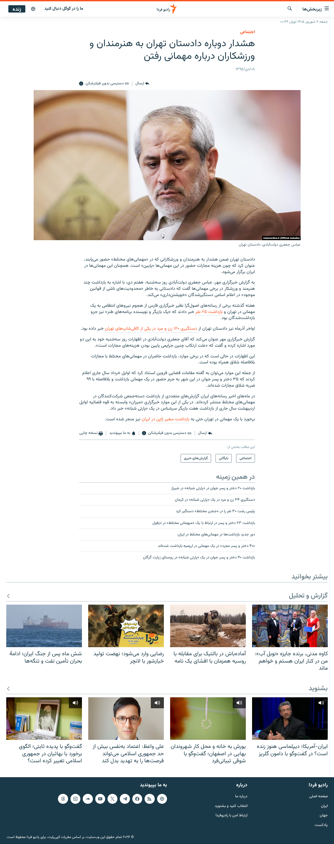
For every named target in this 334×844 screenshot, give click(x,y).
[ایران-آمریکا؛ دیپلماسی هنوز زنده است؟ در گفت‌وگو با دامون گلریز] (290, 718)
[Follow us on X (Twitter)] (112, 799)
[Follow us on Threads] (63, 799)
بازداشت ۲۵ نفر (208, 312)
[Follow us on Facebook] (137, 799)
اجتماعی (247, 32)
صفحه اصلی (318, 796)
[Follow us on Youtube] (100, 799)
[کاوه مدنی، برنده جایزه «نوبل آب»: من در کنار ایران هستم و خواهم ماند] (290, 626)
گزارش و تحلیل (308, 596)
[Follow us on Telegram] (125, 799)
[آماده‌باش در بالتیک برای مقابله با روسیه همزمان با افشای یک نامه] (208, 626)
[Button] (142, 84)
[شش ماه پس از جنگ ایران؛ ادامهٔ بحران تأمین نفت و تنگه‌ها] (44, 626)
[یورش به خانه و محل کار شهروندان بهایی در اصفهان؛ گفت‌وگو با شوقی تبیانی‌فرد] (208, 718)
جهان (324, 815)
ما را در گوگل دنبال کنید (63, 8)
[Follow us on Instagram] (75, 799)
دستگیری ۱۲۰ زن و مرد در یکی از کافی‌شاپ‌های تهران (151, 328)
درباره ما (241, 796)
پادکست (321, 825)
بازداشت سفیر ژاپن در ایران (165, 419)
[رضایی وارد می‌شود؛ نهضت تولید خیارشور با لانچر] (126, 626)
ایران (324, 806)
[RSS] (149, 799)
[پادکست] (33, 9)
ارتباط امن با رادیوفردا (231, 815)
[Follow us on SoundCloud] (88, 799)
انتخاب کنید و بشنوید (231, 806)
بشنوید (318, 689)
